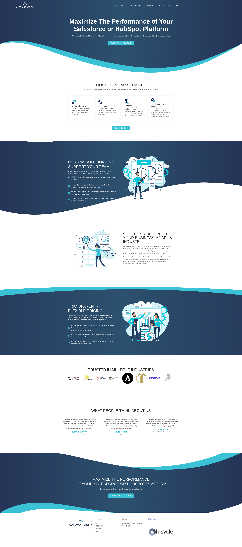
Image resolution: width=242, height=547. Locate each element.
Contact (175, 5)
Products (150, 5)
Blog (158, 5)
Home (115, 5)
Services (98, 523)
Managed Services (137, 5)
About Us (166, 5)
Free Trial (124, 5)
